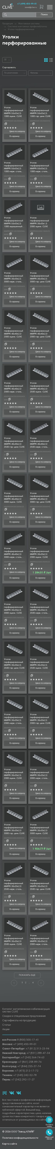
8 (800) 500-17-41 (28, 1040)
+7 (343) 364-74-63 (32, 1057)
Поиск (44, 14)
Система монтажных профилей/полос (27, 27)
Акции (5, 1029)
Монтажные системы (29, 24)
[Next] (41, 983)
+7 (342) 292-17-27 (23, 1080)
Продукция (7, 24)
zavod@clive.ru (31, 7)
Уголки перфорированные (21, 30)
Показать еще (27, 975)
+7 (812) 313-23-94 (37, 1049)
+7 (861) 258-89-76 (30, 1062)
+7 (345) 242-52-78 (25, 1075)
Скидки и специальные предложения (24, 1016)
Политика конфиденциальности (20, 1138)
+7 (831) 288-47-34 (38, 1053)
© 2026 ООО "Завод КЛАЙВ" (18, 1132)
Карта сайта (9, 1144)
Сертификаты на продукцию (19, 1020)
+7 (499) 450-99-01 (27, 4)
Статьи (6, 1025)
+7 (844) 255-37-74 (29, 1066)
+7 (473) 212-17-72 (26, 1071)
